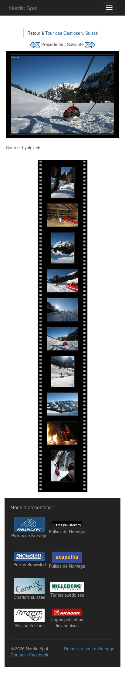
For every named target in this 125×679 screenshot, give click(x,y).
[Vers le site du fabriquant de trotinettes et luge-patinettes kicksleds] (67, 612)
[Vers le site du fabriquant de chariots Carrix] (29, 585)
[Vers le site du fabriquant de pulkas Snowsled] (29, 554)
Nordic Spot (23, 8)
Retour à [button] (62, 33)
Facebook (38, 655)
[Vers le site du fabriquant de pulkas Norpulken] (67, 522)
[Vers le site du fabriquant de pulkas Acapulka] (67, 555)
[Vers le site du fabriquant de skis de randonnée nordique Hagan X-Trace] (29, 615)
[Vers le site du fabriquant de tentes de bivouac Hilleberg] (67, 584)
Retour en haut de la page (89, 648)
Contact (18, 655)
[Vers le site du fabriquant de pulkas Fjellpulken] (29, 524)
